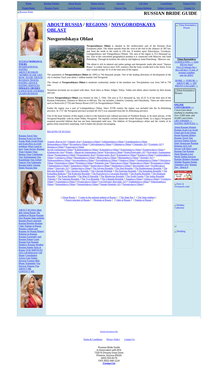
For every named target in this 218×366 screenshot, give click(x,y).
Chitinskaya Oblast (122, 144)
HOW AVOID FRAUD (31, 77)
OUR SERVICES (34, 250)
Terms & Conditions (92, 339)
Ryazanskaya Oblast (160, 163)
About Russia (74, 3)
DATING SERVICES (29, 85)
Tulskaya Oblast (151, 179)
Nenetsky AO (146, 157)
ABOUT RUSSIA (27, 210)
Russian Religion (143, 8)
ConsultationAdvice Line (28, 256)
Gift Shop (143, 3)
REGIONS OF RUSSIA (59, 131)
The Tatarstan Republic (68, 179)
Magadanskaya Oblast (84, 157)
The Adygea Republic (103, 168)
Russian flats (31, 167)
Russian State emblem (33, 218)
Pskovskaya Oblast (119, 163)
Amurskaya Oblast (91, 141)
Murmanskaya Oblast (128, 157)
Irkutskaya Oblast (55, 147)
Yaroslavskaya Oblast (132, 184)
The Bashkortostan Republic (148, 168)
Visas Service (30, 149)
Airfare (38, 159)
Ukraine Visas (31, 151)
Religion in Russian (28, 234)
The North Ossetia (134, 176)
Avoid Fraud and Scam (186, 131)
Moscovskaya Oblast (106, 157)
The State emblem (146, 197)
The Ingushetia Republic (150, 171)
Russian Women (51, 3)
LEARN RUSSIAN (28, 93)
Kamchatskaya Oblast (131, 149)
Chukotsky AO (140, 144)
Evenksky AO (155, 144)
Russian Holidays (182, 159)
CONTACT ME (26, 271)
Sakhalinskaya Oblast (58, 165)
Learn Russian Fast (29, 240)
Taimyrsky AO (62, 168)
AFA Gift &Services (28, 252)
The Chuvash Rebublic (102, 171)
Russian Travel (52, 8)
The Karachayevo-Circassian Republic (110, 173)
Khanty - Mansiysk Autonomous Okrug (84, 152)
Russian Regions (26, 223)
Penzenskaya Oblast (64, 163)
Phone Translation (27, 263)
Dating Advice (97, 3)
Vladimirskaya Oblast (138, 181)
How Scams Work (30, 139)
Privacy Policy (113, 339)
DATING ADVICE (28, 83)
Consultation (166, 3)
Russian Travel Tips (28, 135)
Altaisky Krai (74, 141)
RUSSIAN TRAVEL (29, 80)
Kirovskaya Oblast (113, 152)
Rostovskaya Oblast (139, 163)
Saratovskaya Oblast (100, 165)
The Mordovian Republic (112, 176)
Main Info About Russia (30, 211)
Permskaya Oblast (84, 163)
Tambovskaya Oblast (81, 168)
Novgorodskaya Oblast (83, 160)
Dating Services (97, 8)
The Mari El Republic (88, 176)
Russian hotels (25, 165)
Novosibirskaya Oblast (106, 160)
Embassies (36, 162)
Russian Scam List (27, 138)
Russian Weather (35, 244)
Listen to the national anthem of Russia (97, 197)
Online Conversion (166, 8)
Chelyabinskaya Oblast (100, 144)
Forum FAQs (189, 3)
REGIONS (97, 24)
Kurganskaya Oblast (126, 155)
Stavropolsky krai (141, 165)
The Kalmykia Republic (79, 173)
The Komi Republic (67, 176)
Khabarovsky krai (55, 152)
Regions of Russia (102, 200)
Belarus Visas (25, 154)
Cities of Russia (123, 200)
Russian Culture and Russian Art (28, 230)
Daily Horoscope (182, 143)
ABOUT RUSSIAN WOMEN (28, 73)
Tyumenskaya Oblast (65, 181)
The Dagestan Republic (125, 171)
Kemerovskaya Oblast (153, 149)
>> (180, 80)
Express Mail (33, 260)
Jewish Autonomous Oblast (60, 149)
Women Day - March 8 (185, 166)
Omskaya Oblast (127, 160)
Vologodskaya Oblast (65, 184)
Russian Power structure (30, 220)
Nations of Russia (33, 226)
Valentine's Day (181, 164)
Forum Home (28, 8)
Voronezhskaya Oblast (87, 184)
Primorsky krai (102, 163)
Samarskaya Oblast (80, 165)
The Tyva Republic (90, 179)
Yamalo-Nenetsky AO (110, 184)
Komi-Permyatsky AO (134, 152)
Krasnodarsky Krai (86, 155)
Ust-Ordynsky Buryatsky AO (112, 181)
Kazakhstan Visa (26, 159)
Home (28, 3)
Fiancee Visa (120, 8)
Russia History (37, 231)
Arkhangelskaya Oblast (113, 141)
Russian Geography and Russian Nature (30, 238)
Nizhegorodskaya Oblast (58, 160)
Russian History (188, 135)
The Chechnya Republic (77, 171)
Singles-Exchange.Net (109, 331)
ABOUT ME (25, 268)
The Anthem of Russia (29, 214)
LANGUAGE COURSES (31, 91)
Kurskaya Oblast (145, 155)
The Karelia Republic (140, 173)
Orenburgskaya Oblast (147, 160)
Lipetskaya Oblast (63, 157)
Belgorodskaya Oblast (57, 144)
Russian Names (26, 247)
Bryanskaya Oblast (79, 144)
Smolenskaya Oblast (121, 165)
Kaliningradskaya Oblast (86, 149)
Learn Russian (74, 8)
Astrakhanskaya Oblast (136, 141)
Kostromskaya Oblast (65, 155)
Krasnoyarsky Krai (106, 155)
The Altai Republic (124, 168)
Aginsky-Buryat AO (56, 141)
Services (120, 3)
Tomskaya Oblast (134, 179)
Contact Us (189, 8)
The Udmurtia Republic (112, 179)
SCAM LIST (35, 75)
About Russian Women (185, 127)
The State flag (126, 197)
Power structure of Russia (78, 200)
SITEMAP (24, 61)
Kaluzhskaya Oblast (109, 149)
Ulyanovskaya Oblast (87, 181)
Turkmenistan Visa (32, 157)
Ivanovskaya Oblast (75, 147)
